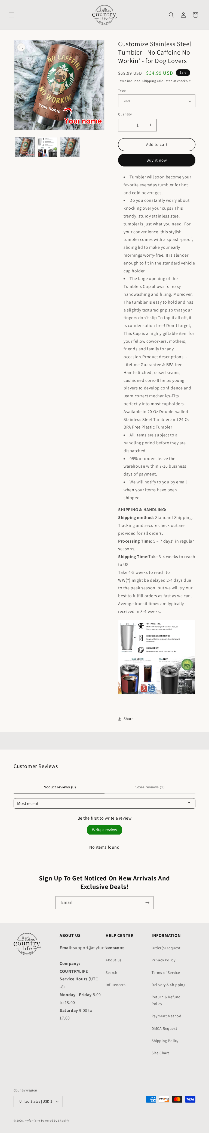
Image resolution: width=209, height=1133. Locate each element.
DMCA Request (164, 1028)
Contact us (115, 947)
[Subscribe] (147, 902)
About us (114, 960)
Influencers (116, 984)
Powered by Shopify (55, 1120)
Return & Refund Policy (166, 1000)
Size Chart (160, 1052)
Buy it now (156, 160)
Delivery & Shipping (168, 984)
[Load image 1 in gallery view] (25, 147)
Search (112, 972)
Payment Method (166, 1016)
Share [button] (129, 718)
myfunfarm (32, 1120)
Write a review (104, 830)
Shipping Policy (165, 1040)
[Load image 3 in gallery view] (70, 147)
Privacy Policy (163, 960)
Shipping (149, 81)
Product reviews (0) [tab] (59, 787)
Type (122, 90)
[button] (11, 15)
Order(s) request (166, 947)
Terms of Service (166, 972)
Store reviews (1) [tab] (150, 787)
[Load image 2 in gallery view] (47, 147)
